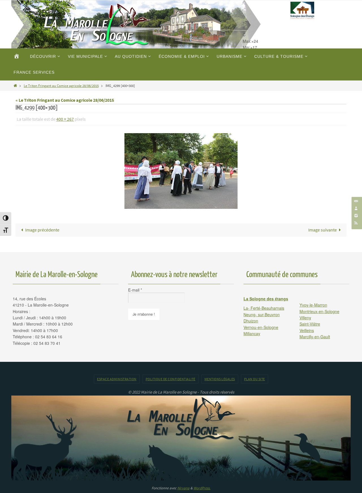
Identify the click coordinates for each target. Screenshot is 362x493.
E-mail (135, 290)
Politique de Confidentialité (170, 379)
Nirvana (183, 488)
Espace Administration (117, 379)
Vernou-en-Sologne (261, 327)
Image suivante (322, 230)
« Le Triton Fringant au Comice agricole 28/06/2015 (65, 100)
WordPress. (201, 488)
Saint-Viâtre (309, 324)
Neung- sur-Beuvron (262, 314)
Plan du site (254, 379)
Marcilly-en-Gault (314, 336)
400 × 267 (65, 119)
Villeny (305, 317)
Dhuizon (251, 321)
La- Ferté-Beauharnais (264, 308)
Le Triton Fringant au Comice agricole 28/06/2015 (61, 85)
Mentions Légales (219, 379)
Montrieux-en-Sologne (319, 311)
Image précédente (42, 230)
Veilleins (306, 330)
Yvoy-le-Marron (313, 305)
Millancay (252, 333)
